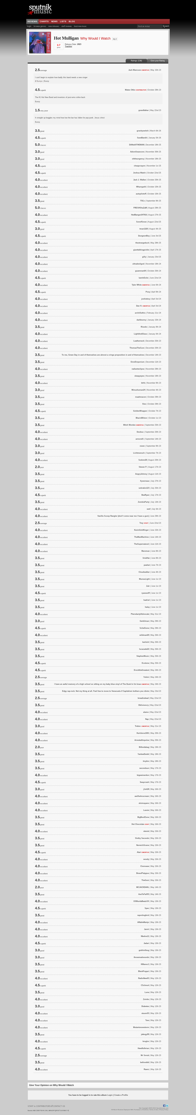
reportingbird (143, 915)
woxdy (146, 859)
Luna (147, 992)
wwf (148, 509)
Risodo (144, 327)
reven (142, 446)
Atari (139, 852)
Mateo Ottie (130, 90)
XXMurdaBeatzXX (141, 901)
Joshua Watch (139, 173)
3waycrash (144, 782)
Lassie (146, 810)
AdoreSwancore (137, 152)
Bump (46, 81)
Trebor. (138, 726)
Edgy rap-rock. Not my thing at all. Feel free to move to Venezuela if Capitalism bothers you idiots (106, 691)
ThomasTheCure (137, 348)
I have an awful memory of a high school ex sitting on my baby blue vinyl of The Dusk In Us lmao (97, 684)
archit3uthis (140, 313)
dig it (115, 39)
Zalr (148, 586)
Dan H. (139, 306)
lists (63, 21)
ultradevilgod (138, 264)
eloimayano (144, 803)
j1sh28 (146, 789)
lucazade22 (144, 649)
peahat (147, 565)
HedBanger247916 (139, 215)
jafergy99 (145, 1034)
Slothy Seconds (142, 838)
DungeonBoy (144, 236)
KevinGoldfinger (141, 530)
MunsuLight (144, 579)
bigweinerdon (143, 775)
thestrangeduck (142, 243)
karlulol (145, 642)
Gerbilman (144, 621)
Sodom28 (142, 460)
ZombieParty (143, 502)
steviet (146, 831)
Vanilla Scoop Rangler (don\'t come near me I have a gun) (123, 516)
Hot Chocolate (138, 824)
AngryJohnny (141, 474)
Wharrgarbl (141, 187)
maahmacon (140, 397)
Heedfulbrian (143, 1048)
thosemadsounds (141, 957)
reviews (32, 21)
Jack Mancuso (134, 70)
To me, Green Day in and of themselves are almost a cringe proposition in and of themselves (103, 355)
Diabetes (145, 1006)
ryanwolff (145, 593)
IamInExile (143, 278)
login (29, 26)
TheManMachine (141, 537)
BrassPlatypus (142, 873)
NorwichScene (142, 845)
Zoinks (146, 999)
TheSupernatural (141, 544)
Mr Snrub (145, 1055)
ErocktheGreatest (141, 670)
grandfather (143, 110)
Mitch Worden (129, 425)
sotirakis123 (144, 488)
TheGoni (145, 880)
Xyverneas (144, 481)
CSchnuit (145, 985)
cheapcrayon (139, 166)
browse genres (40, 26)
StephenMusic (142, 656)
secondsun (144, 768)
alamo (146, 712)
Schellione (144, 628)
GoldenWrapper (140, 411)
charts (44, 21)
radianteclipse (138, 369)
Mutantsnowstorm (141, 1027)
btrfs (143, 383)
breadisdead (143, 698)
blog (72, 21)
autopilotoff (141, 194)
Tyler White (137, 285)
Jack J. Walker (139, 180)
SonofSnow (141, 222)
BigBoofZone (143, 817)
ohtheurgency (138, 159)
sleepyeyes (139, 376)
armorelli (140, 439)
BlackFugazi (143, 971)
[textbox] (149, 26)
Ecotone (145, 663)
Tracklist (68, 46)
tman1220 (143, 229)
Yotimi (146, 677)
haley (147, 607)
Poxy (148, 292)
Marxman (145, 551)
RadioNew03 (143, 978)
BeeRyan (145, 495)
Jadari (146, 943)
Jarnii (146, 929)
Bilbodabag (144, 747)
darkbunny (141, 320)
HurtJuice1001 (143, 733)
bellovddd (144, 1062)
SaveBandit (142, 138)
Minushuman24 (138, 390)
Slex (144, 404)
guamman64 (140, 271)
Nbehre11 (145, 936)
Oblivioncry (143, 705)
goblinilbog (144, 950)
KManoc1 (145, 964)
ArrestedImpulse (141, 740)
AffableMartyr (143, 922)
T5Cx (142, 201)
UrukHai (146, 558)
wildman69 (144, 635)
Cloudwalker (144, 572)
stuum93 (145, 1013)
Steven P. (143, 467)
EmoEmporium (137, 362)
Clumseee (144, 866)
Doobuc (140, 432)
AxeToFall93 (143, 894)
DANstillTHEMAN (136, 145)
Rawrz (146, 1069)
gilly (144, 257)
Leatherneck (138, 341)
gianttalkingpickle (141, 250)
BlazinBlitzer (141, 418)
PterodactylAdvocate (140, 614)
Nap (147, 719)
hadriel (146, 600)
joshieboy (145, 299)
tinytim (146, 761)
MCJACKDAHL (142, 887)
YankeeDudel (143, 754)
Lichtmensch (139, 453)
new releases (53, 26)
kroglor (146, 1041)
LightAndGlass (140, 334)
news (54, 21)
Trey (141, 523)
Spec (147, 908)
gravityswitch (143, 131)
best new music (80, 26)
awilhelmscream (142, 796)
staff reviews (66, 26)
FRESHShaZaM (140, 208)
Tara (147, 1020)
